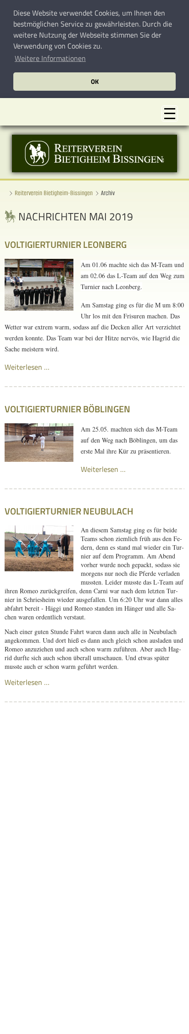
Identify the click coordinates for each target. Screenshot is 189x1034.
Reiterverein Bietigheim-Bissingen (54, 193)
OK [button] (95, 82)
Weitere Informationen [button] (50, 58)
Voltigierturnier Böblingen (67, 409)
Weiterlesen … (27, 366)
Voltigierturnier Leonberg (66, 244)
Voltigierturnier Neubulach (69, 511)
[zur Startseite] (94, 169)
